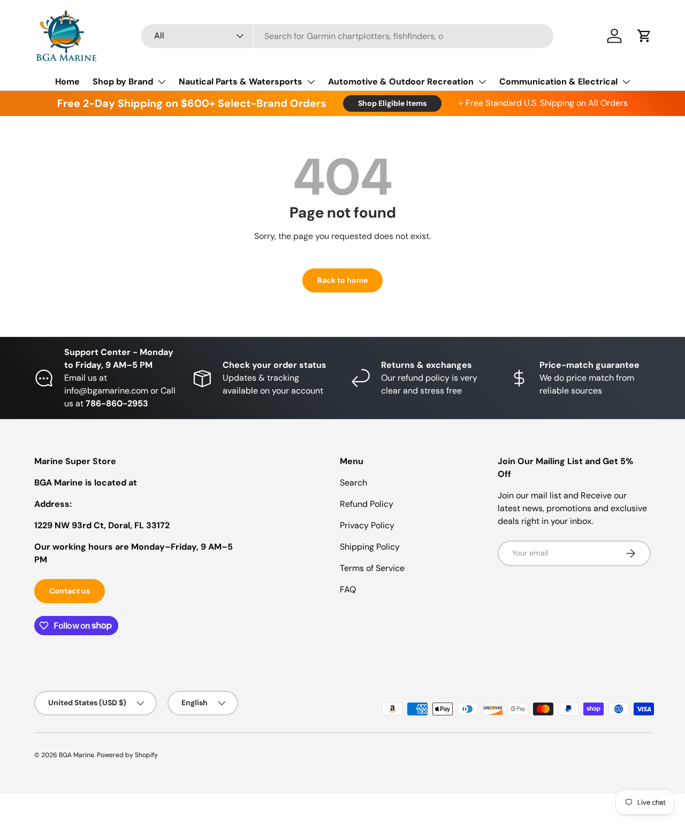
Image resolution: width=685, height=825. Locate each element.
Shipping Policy (370, 546)
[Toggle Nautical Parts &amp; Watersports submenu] (311, 81)
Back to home (342, 280)
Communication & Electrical (558, 81)
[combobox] (347, 36)
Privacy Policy (367, 525)
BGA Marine (76, 755)
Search (353, 482)
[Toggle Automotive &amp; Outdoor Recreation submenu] (482, 81)
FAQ (348, 589)
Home (67, 81)
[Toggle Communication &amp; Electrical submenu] (626, 81)
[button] (644, 36)
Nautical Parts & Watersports (240, 81)
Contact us (69, 591)
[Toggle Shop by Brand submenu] (161, 81)
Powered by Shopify (127, 755)
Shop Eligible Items (392, 103)
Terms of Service (372, 568)
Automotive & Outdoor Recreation (401, 81)
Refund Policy (366, 504)
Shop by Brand (123, 81)
